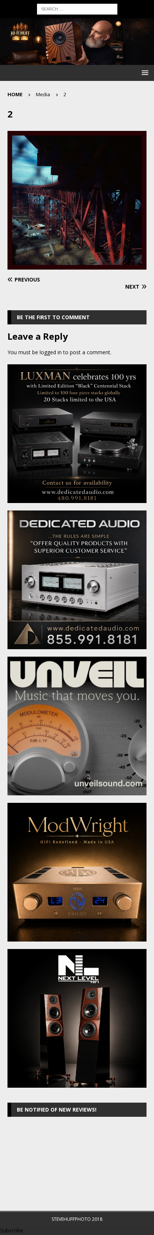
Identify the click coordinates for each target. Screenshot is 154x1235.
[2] (77, 265)
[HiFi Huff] (77, 60)
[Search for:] (77, 8)
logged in (51, 352)
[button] (143, 72)
